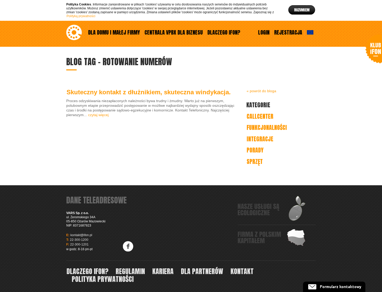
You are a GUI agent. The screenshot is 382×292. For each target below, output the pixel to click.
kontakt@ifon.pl (81, 235)
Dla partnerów (202, 271)
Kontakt (242, 271)
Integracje (260, 139)
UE (310, 32)
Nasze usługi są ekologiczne (272, 208)
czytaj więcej (98, 115)
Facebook (128, 246)
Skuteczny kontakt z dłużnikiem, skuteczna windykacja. (149, 92)
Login (263, 33)
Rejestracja (288, 33)
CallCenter (260, 116)
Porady (255, 150)
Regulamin (130, 271)
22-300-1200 (79, 240)
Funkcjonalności (267, 127)
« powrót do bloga (261, 91)
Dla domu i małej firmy (114, 33)
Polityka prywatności (103, 279)
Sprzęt (255, 161)
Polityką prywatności (81, 16)
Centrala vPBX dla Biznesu (173, 33)
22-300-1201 (79, 244)
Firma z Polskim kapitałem (272, 237)
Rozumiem (302, 10)
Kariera (163, 271)
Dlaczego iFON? (223, 33)
